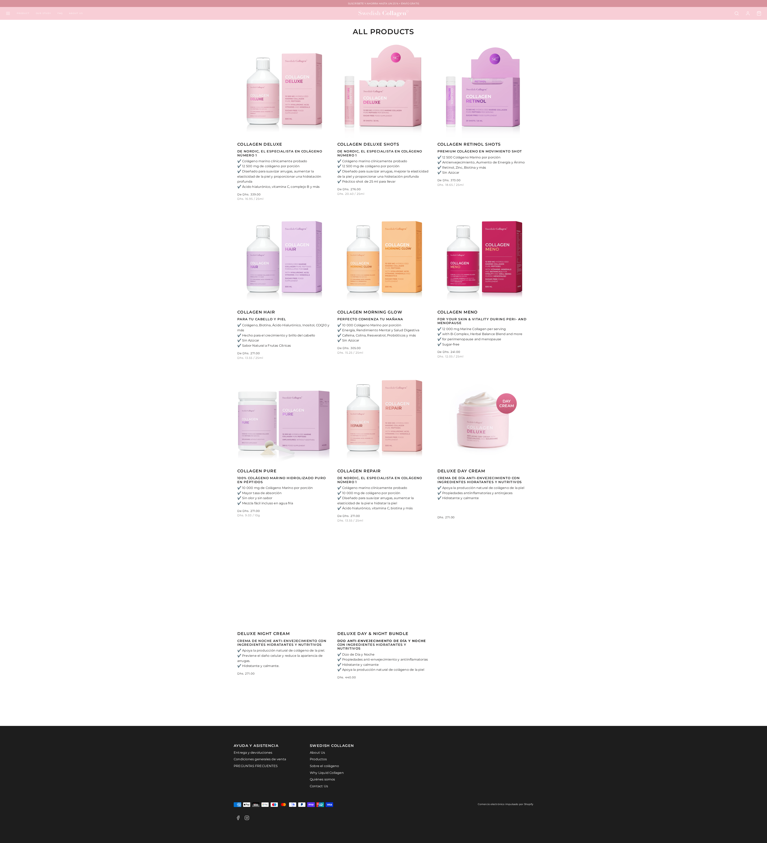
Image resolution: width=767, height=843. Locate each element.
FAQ (60, 13)
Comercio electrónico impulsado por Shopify (505, 804)
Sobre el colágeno (324, 766)
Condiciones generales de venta (260, 759)
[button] (8, 13)
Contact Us (319, 786)
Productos (318, 759)
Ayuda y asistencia (256, 745)
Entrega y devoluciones (253, 752)
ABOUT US (76, 13)
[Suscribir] (411, 713)
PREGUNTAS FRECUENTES (256, 766)
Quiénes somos (322, 779)
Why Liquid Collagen (327, 773)
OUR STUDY (43, 13)
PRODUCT (23, 13)
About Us (317, 752)
